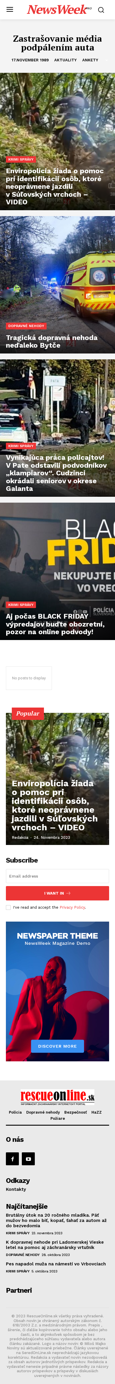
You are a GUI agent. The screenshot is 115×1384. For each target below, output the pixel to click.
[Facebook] (12, 1158)
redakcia (20, 837)
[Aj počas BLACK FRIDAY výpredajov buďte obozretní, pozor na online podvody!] (57, 571)
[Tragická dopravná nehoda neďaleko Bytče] (57, 284)
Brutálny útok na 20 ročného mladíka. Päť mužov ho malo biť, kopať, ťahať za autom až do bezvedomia (56, 1220)
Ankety (90, 60)
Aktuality (65, 60)
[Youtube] (28, 1158)
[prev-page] (88, 723)
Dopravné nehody (26, 326)
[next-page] (99, 723)
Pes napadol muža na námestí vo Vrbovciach (56, 1264)
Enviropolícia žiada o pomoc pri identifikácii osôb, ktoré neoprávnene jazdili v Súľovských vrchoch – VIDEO (55, 805)
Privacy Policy (72, 907)
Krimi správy (21, 159)
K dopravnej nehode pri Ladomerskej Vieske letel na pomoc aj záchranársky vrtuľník (55, 1245)
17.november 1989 (30, 60)
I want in (54, 893)
